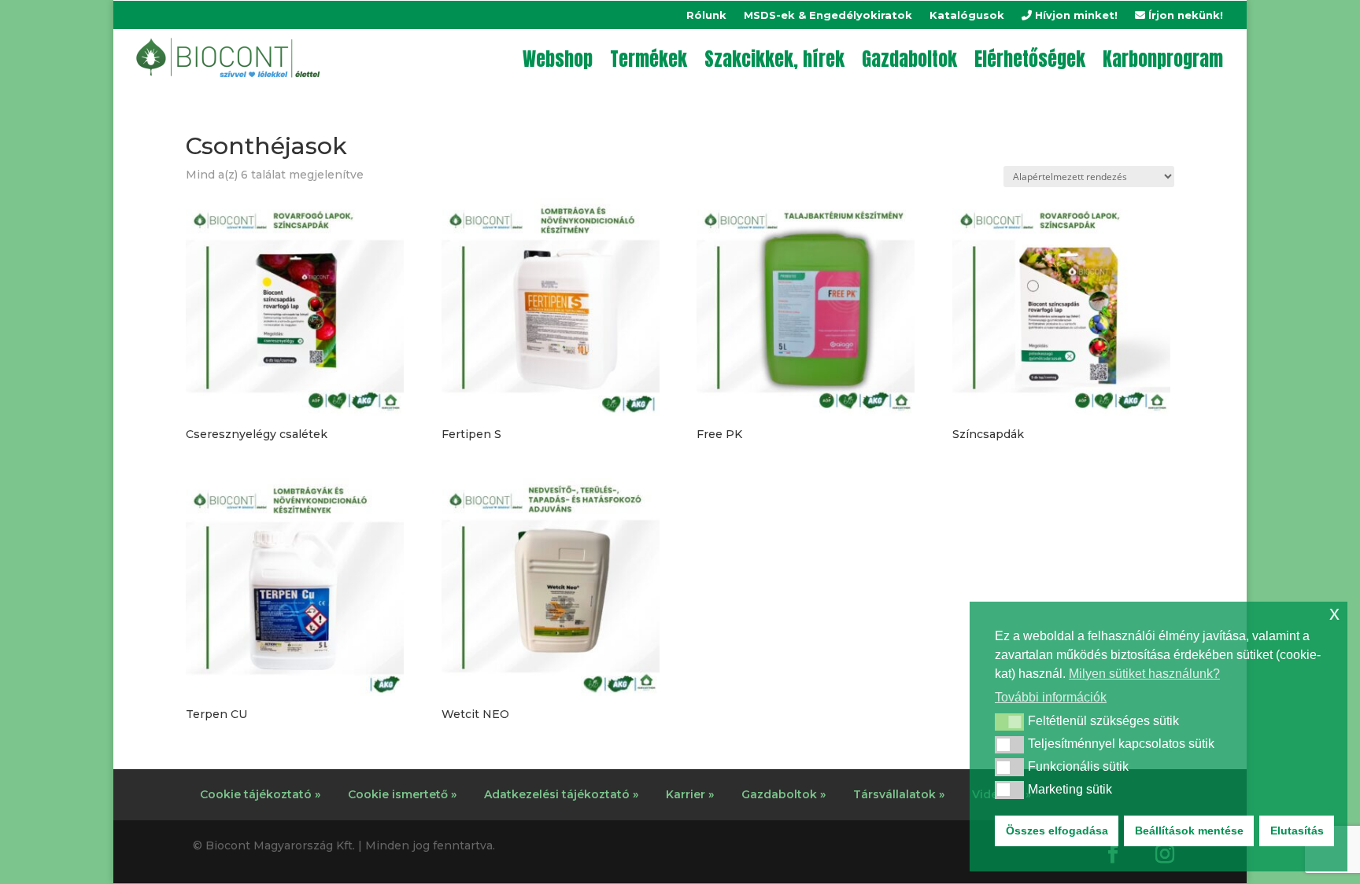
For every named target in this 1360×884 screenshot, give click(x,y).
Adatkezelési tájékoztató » (561, 794)
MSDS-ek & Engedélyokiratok (828, 15)
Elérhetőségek (1029, 59)
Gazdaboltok (909, 59)
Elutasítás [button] (1297, 830)
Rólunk (706, 15)
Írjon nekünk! (1184, 15)
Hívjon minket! (1075, 15)
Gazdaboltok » (783, 794)
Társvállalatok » (898, 794)
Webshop (558, 59)
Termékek (648, 59)
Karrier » (690, 794)
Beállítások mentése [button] (1189, 830)
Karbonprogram (1163, 59)
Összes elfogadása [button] (1057, 830)
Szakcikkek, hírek (774, 59)
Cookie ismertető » (402, 794)
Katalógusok (966, 15)
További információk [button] (1051, 697)
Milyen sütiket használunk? (1144, 673)
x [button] (1334, 613)
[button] (1009, 722)
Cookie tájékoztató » (260, 794)
